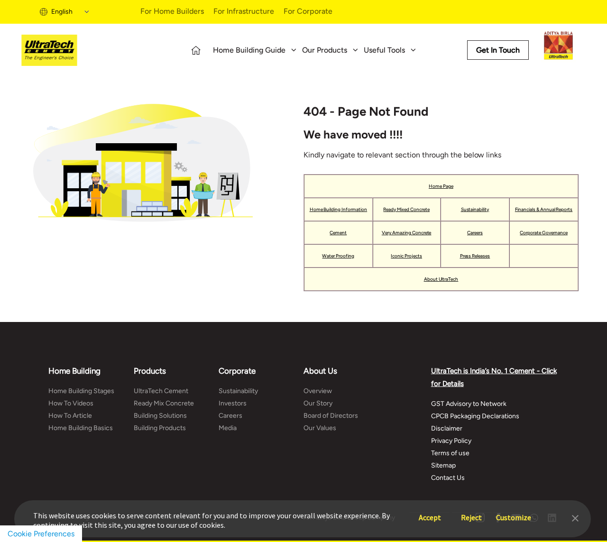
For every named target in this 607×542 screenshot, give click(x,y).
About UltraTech (441, 279)
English (62, 12)
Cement (338, 233)
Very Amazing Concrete (407, 233)
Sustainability (475, 209)
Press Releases (475, 256)
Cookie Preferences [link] (41, 533)
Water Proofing (338, 256)
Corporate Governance (544, 233)
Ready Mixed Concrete (406, 209)
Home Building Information (339, 209)
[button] (575, 517)
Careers (475, 233)
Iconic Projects (406, 256)
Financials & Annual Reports (544, 209)
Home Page (441, 186)
